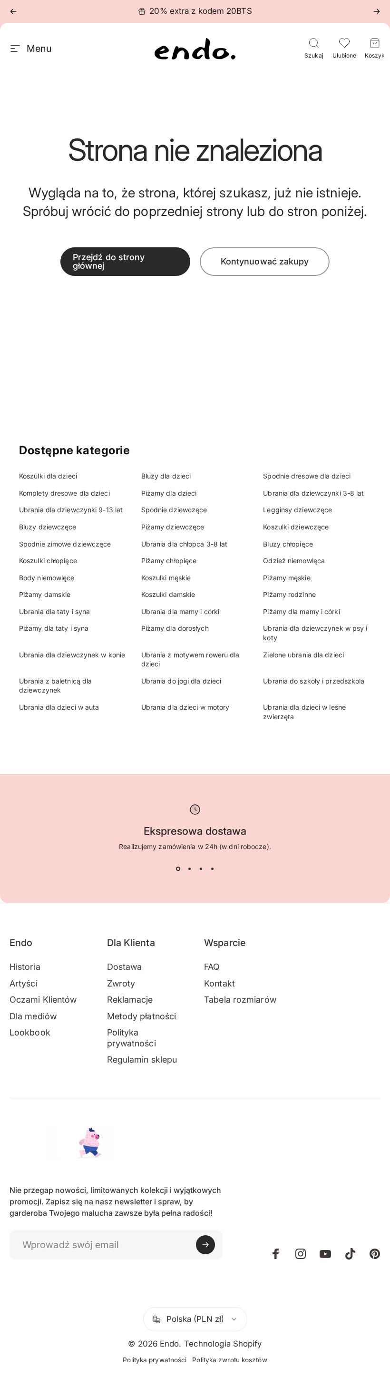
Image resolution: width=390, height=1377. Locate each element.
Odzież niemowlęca (294, 561)
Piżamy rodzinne (289, 594)
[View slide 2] (189, 868)
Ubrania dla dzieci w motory (185, 707)
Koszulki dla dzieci (48, 476)
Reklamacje (130, 1000)
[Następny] (376, 11)
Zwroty (121, 983)
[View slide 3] (200, 868)
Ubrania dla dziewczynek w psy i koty (315, 633)
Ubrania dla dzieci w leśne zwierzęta (304, 712)
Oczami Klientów (43, 1000)
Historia (25, 967)
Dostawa (124, 967)
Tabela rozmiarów (240, 1000)
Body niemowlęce (47, 578)
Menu (39, 48)
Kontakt (219, 983)
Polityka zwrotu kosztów (229, 1360)
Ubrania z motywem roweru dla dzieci (190, 659)
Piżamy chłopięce (169, 561)
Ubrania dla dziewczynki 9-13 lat (71, 510)
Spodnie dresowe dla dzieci (307, 476)
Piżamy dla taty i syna (53, 628)
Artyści (24, 983)
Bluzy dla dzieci (166, 476)
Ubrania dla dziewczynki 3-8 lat (313, 493)
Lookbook (30, 1032)
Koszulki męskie (166, 578)
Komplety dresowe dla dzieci (64, 493)
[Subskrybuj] (205, 1244)
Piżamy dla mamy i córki (301, 611)
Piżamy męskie (286, 578)
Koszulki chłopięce (48, 561)
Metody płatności (141, 1016)
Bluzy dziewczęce (48, 527)
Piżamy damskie (44, 594)
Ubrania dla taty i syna (54, 611)
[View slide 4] (212, 868)
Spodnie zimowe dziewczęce (65, 544)
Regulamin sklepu (142, 1059)
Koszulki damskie (168, 594)
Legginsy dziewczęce (297, 510)
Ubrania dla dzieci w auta (59, 707)
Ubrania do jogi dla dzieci (181, 681)
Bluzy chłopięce (288, 544)
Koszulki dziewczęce (296, 527)
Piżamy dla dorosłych (175, 628)
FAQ (212, 967)
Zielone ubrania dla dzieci (303, 655)
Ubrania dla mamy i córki (180, 611)
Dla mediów (33, 1016)
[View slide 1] (178, 868)
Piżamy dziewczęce (173, 527)
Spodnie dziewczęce (174, 510)
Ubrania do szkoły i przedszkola (313, 681)
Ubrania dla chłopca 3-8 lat (184, 544)
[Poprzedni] (13, 11)
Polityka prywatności (131, 1037)
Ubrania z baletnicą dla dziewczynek (55, 685)
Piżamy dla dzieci (169, 493)
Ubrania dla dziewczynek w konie (72, 655)
